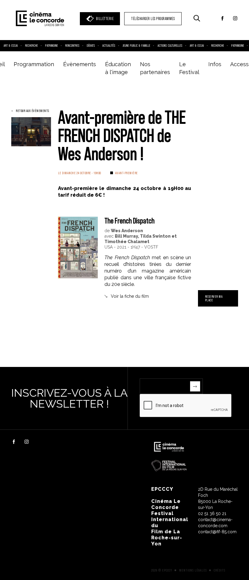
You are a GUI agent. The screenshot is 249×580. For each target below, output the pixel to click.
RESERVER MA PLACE (214, 298)
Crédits (219, 570)
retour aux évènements (32, 111)
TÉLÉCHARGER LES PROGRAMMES (153, 18)
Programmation (34, 64)
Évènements (79, 64)
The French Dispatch (129, 220)
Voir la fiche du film (130, 296)
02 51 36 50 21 (212, 513)
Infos (214, 64)
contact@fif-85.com (217, 531)
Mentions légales (193, 570)
